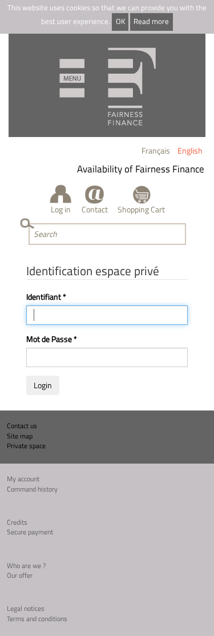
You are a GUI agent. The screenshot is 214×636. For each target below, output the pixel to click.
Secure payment (30, 531)
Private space (26, 445)
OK (120, 21)
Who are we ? (26, 565)
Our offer (20, 575)
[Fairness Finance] (107, 85)
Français (156, 150)
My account (23, 478)
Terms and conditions (37, 618)
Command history (32, 489)
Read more (151, 21)
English (190, 150)
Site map (20, 435)
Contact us (22, 425)
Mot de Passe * (51, 339)
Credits (17, 522)
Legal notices (26, 608)
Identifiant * (46, 297)
